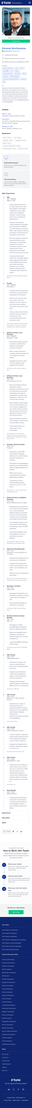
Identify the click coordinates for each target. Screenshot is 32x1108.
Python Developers (7, 1025)
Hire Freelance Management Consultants (14, 940)
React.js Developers (8, 1028)
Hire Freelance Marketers (9, 936)
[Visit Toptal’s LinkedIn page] (9, 1089)
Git (12, 71)
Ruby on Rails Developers (9, 1031)
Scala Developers (7, 1038)
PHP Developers (7, 1018)
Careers (4, 1067)
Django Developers (7, 985)
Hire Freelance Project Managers (11, 943)
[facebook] (17, 831)
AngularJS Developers (8, 982)
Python (22, 68)
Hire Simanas (16, 41)
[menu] (30, 2)
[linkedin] (21, 831)
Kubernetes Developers (9, 1008)
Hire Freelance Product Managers (12, 946)
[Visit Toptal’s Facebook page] (18, 1089)
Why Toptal (5, 1054)
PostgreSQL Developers (9, 1021)
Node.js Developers (8, 1015)
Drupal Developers (7, 989)
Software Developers (8, 966)
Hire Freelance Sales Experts (10, 949)
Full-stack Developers (8, 959)
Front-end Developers (8, 963)
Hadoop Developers (8, 995)
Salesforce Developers (8, 1034)
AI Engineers (5, 976)
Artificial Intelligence (7, 68)
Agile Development (7, 73)
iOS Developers (6, 999)
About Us (4, 1070)
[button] (16, 193)
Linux (16, 68)
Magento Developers (8, 1012)
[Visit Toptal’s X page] (13, 1089)
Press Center (6, 1061)
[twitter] (13, 831)
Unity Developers (7, 1041)
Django (17, 71)
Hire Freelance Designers (9, 933)
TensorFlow (17, 73)
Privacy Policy (7, 1100)
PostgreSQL (6, 71)
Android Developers (8, 979)
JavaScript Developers (8, 1005)
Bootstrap (23, 79)
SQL (4, 82)
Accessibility (25, 1100)
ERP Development (14, 76)
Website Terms (16, 1100)
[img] (11, 51)
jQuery (24, 73)
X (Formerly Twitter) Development (11, 79)
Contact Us (5, 1057)
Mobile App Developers (9, 972)
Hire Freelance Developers (10, 930)
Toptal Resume (6, 1064)
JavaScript (5, 76)
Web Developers (7, 969)
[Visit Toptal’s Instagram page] (23, 1089)
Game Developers (7, 992)
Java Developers (7, 1002)
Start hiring (16, 912)
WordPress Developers (8, 1044)
